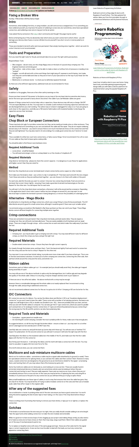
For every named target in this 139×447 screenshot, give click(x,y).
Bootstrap (64, 444)
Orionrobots (16, 3)
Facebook (14, 439)
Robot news (38, 3)
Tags (70, 3)
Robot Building (27, 3)
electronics (14, 8)
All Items (64, 3)
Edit (82, 2)
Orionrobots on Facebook (25, 11)
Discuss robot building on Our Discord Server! (26, 435)
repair (24, 8)
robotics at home (47, 8)
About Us (77, 3)
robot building (34, 8)
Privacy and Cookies (16, 441)
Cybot (36, 34)
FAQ (58, 3)
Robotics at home (49, 3)
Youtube (14, 437)
